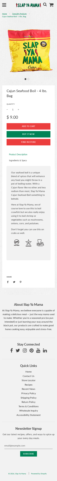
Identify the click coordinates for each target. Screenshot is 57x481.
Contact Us (28, 376)
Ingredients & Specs (18, 160)
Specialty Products (19, 14)
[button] (25, 79)
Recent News (28, 388)
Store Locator (29, 380)
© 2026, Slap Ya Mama (17, 474)
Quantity (11, 104)
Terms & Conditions (29, 406)
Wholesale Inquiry (28, 410)
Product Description (18, 154)
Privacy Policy (28, 393)
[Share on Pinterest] (21, 282)
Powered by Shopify (39, 474)
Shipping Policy (28, 397)
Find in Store (28, 142)
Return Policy (28, 401)
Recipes (28, 384)
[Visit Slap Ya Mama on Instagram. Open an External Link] (25, 351)
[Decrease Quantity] (7, 109)
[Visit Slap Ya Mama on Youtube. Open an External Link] (38, 351)
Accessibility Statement (29, 414)
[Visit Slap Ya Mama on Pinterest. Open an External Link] (31, 351)
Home (4, 14)
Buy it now (28, 134)
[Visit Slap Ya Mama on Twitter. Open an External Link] (18, 351)
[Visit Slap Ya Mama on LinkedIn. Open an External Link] (45, 351)
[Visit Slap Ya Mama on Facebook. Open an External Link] (11, 351)
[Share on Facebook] (9, 282)
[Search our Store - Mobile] (45, 5)
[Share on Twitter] (14, 282)
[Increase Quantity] (18, 109)
